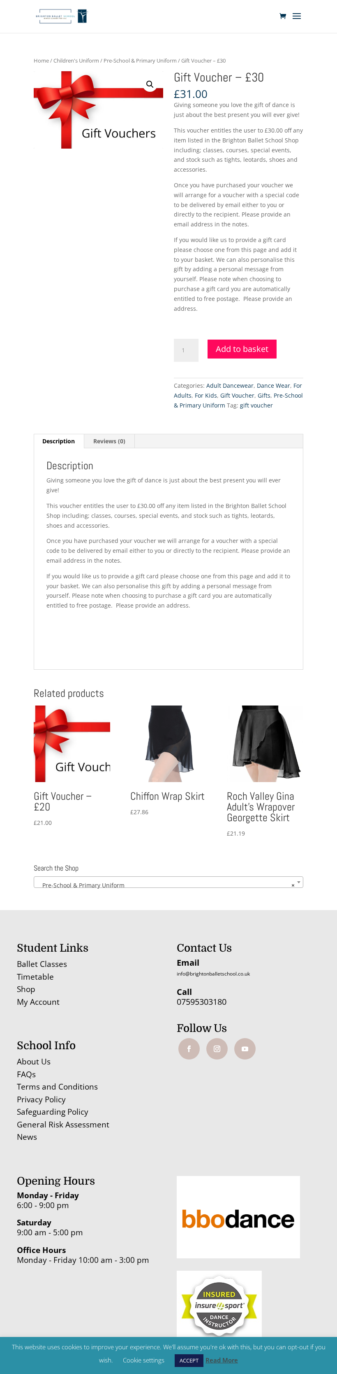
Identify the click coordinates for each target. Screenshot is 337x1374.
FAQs (26, 1074)
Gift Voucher (237, 395)
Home (41, 60)
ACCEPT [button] (189, 1360)
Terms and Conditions (57, 1086)
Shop (26, 989)
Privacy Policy (41, 1099)
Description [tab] (58, 441)
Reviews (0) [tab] (109, 441)
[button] (150, 84)
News (27, 1137)
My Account (38, 1002)
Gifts (264, 395)
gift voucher (256, 405)
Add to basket (242, 348)
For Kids (206, 395)
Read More (221, 1360)
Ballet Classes (42, 964)
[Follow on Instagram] (217, 1049)
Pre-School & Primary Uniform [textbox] (166, 885)
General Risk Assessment (64, 1124)
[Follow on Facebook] (189, 1049)
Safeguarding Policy (52, 1111)
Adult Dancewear (230, 385)
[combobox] (168, 882)
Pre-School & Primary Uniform (140, 60)
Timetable (35, 976)
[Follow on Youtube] (245, 1049)
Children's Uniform (76, 60)
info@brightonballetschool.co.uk (213, 973)
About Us (34, 1061)
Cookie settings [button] (143, 1360)
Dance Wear (273, 385)
